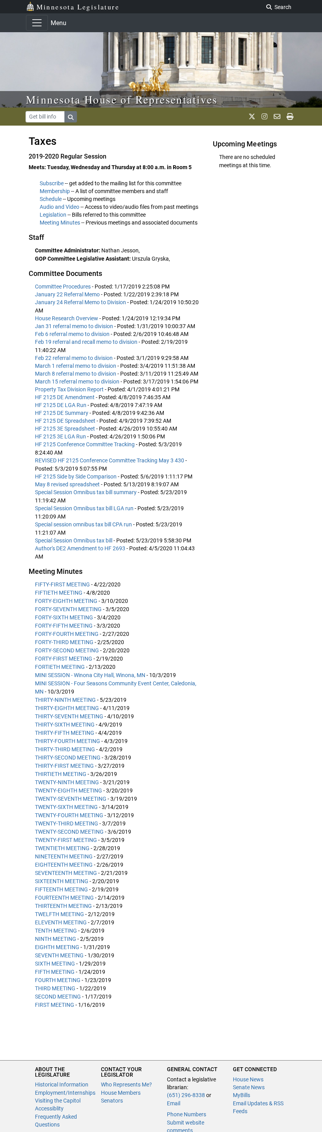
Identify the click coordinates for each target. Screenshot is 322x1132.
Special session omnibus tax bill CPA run (84, 524)
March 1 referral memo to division (76, 366)
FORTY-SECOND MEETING (67, 650)
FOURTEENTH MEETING (64, 898)
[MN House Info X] (251, 116)
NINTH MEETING (55, 939)
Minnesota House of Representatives (122, 99)
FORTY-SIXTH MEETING (64, 617)
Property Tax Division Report (70, 389)
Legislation (53, 215)
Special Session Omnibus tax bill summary (86, 492)
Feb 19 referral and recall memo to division (87, 342)
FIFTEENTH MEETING (61, 889)
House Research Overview (67, 318)
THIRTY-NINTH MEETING (65, 700)
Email (173, 1103)
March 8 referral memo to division (76, 374)
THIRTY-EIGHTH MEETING (67, 708)
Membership (55, 191)
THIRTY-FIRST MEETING (64, 766)
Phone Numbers (186, 1114)
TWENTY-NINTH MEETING (67, 782)
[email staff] (277, 116)
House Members (121, 1093)
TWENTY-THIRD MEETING (66, 823)
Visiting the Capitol (57, 1100)
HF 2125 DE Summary (62, 413)
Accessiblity (49, 1108)
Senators (112, 1100)
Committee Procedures (63, 286)
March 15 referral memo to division (78, 381)
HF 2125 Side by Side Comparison (76, 476)
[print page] (290, 116)
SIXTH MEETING (55, 963)
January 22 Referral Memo (68, 294)
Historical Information (61, 1084)
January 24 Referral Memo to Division (81, 302)
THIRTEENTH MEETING (63, 906)
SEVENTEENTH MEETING (66, 873)
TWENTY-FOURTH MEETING (69, 815)
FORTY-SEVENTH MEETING (68, 609)
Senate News (249, 1087)
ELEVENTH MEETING (61, 922)
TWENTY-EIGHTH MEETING (68, 790)
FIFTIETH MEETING (58, 593)
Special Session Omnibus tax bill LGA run (85, 508)
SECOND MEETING (58, 996)
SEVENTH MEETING (59, 955)
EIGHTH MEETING (57, 947)
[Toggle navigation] (37, 23)
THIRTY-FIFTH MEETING (64, 733)
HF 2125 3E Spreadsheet (65, 428)
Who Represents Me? (126, 1084)
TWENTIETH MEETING (62, 848)
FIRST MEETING (54, 1005)
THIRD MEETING (55, 988)
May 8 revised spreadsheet (68, 484)
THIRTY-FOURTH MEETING (67, 741)
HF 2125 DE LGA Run (61, 405)
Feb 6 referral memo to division (73, 334)
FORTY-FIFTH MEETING (64, 626)
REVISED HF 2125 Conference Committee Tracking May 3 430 (110, 460)
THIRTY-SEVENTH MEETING (69, 716)
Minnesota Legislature (78, 6)
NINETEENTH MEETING (64, 856)
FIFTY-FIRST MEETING (62, 584)
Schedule (51, 199)
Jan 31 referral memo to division (74, 326)
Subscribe (52, 183)
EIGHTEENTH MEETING (64, 865)
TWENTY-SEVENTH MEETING (70, 799)
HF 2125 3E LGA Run (61, 436)
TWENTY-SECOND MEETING (69, 832)
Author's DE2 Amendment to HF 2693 (80, 548)
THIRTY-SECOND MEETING (68, 757)
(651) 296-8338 (186, 1095)
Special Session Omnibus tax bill (74, 540)
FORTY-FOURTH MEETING (67, 634)
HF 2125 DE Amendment (65, 397)
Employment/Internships (65, 1093)
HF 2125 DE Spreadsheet (66, 421)
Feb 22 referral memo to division (74, 358)
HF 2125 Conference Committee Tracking (85, 444)
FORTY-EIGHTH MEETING (66, 601)
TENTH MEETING (56, 931)
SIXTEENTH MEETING (61, 881)
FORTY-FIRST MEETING (63, 658)
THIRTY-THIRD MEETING (65, 749)
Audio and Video (59, 207)
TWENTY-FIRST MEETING (66, 840)
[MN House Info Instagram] (264, 116)
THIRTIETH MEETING (60, 774)
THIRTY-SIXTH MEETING (65, 724)
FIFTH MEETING (55, 972)
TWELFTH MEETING (59, 914)
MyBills (241, 1095)
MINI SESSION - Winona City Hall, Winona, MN (90, 675)
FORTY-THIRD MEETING (64, 642)
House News (248, 1079)
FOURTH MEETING (57, 980)
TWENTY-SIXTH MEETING (66, 807)
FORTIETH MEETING (60, 667)
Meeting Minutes (60, 222)
